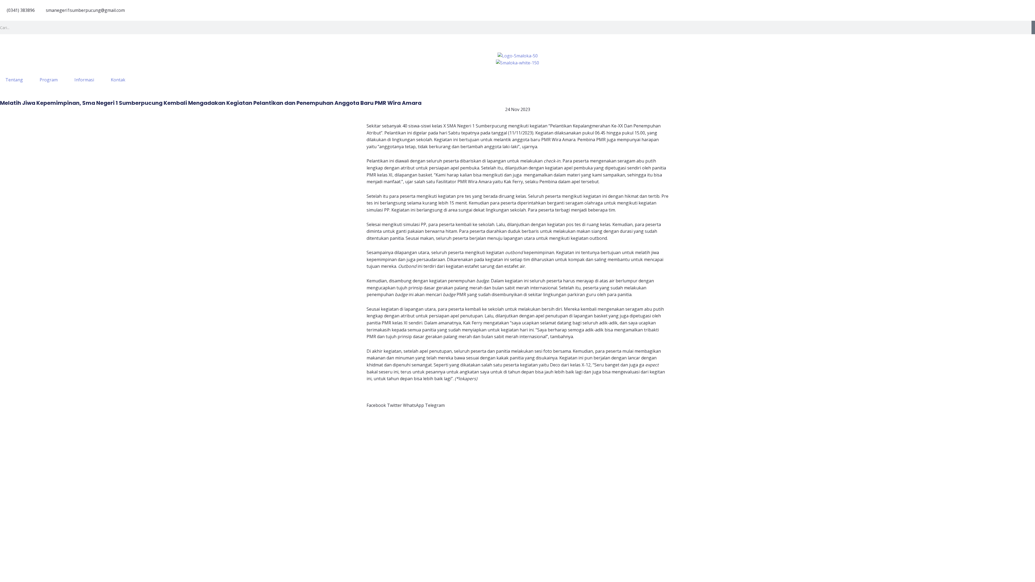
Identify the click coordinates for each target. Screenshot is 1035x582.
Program (49, 80)
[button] (376, 402)
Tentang (14, 80)
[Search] (1033, 27)
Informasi (84, 80)
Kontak (118, 80)
